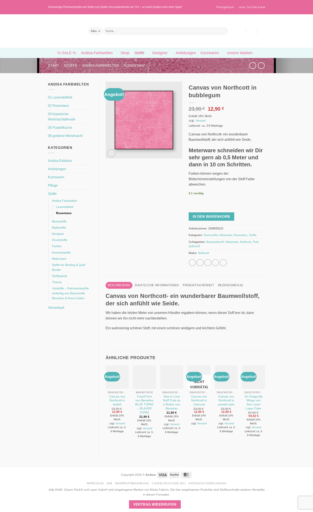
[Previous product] (261, 65)
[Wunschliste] (240, 31)
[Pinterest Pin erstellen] (215, 262)
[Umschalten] (90, 160)
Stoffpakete (59, 276)
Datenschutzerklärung (207, 483)
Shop (125, 53)
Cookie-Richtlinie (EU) (168, 483)
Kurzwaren (210, 53)
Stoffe (139, 53)
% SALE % (66, 53)
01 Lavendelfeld (60, 97)
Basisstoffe (59, 221)
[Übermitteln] (223, 31)
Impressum (95, 483)
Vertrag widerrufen (155, 504)
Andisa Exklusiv (60, 160)
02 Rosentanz (58, 105)
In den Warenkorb (211, 216)
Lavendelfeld (64, 207)
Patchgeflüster (225, 7)
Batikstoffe (59, 227)
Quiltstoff (194, 246)
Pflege (53, 185)
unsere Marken (240, 53)
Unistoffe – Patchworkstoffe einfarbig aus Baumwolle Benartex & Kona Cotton (70, 293)
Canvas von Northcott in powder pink (226, 400)
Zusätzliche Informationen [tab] (157, 285)
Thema (57, 282)
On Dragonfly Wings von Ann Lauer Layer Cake (254, 402)
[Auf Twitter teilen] (200, 262)
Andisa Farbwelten (97, 53)
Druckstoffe (59, 240)
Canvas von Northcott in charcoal (199, 400)
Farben (57, 246)
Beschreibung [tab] (119, 285)
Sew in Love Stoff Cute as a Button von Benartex (171, 402)
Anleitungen (186, 53)
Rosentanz (134, 65)
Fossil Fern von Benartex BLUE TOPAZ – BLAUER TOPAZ (144, 404)
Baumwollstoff (215, 242)
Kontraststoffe (61, 252)
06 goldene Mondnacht (65, 136)
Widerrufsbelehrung (132, 483)
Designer (160, 53)
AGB (109, 483)
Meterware (59, 258)
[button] (251, 31)
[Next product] (252, 65)
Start (53, 65)
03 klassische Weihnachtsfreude (61, 116)
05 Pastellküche (60, 127)
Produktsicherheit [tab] (198, 285)
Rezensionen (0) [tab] (230, 285)
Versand (200, 120)
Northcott (245, 242)
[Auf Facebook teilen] (192, 262)
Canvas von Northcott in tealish (117, 400)
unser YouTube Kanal (252, 7)
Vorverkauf (56, 307)
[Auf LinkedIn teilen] (223, 262)
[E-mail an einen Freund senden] (207, 262)
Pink (255, 242)
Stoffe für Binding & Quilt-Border (69, 267)
